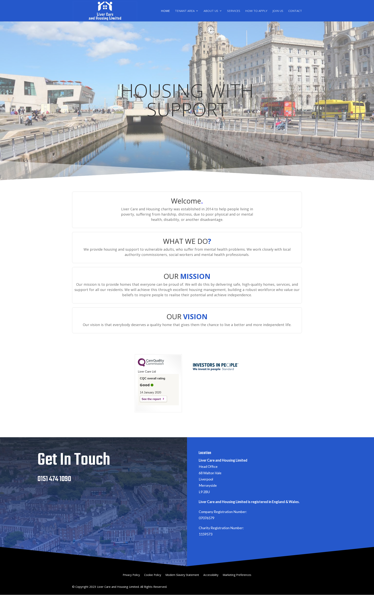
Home (165, 11)
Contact (295, 11)
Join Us (278, 11)
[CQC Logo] (151, 365)
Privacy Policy (131, 575)
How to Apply (256, 11)
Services (233, 11)
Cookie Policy (152, 575)
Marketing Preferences (237, 575)
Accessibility (210, 575)
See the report (151, 399)
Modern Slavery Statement (182, 575)
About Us (211, 11)
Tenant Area (185, 11)
